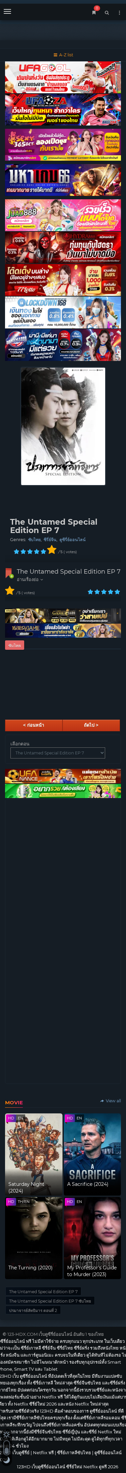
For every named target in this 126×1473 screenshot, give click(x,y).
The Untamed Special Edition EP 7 (69, 571)
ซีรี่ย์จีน (50, 539)
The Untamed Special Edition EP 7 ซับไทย (50, 1301)
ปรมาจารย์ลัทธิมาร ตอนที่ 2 (33, 1310)
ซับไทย (34, 539)
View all (113, 1100)
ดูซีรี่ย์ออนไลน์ (72, 539)
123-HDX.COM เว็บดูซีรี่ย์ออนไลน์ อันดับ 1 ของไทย (55, 1334)
